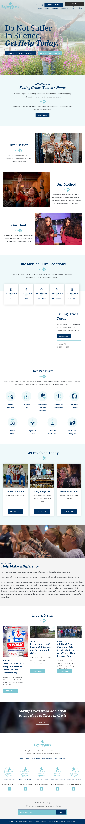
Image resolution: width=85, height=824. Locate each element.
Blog (73, 8)
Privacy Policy (49, 821)
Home (40, 8)
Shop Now (42, 511)
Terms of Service (71, 821)
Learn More (42, 115)
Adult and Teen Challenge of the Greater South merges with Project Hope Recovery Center (68, 650)
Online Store (64, 8)
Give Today (68, 511)
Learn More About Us (50, 53)
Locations (55, 8)
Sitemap (43, 821)
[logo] (10, 5)
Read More (10, 691)
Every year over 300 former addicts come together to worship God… (40, 648)
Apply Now (42, 722)
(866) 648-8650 (54, 5)
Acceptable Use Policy (60, 821)
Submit (61, 812)
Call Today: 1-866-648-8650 (21, 53)
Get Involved (15, 511)
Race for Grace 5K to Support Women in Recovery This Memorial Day (13, 668)
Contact (80, 8)
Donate (74, 3)
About (47, 8)
